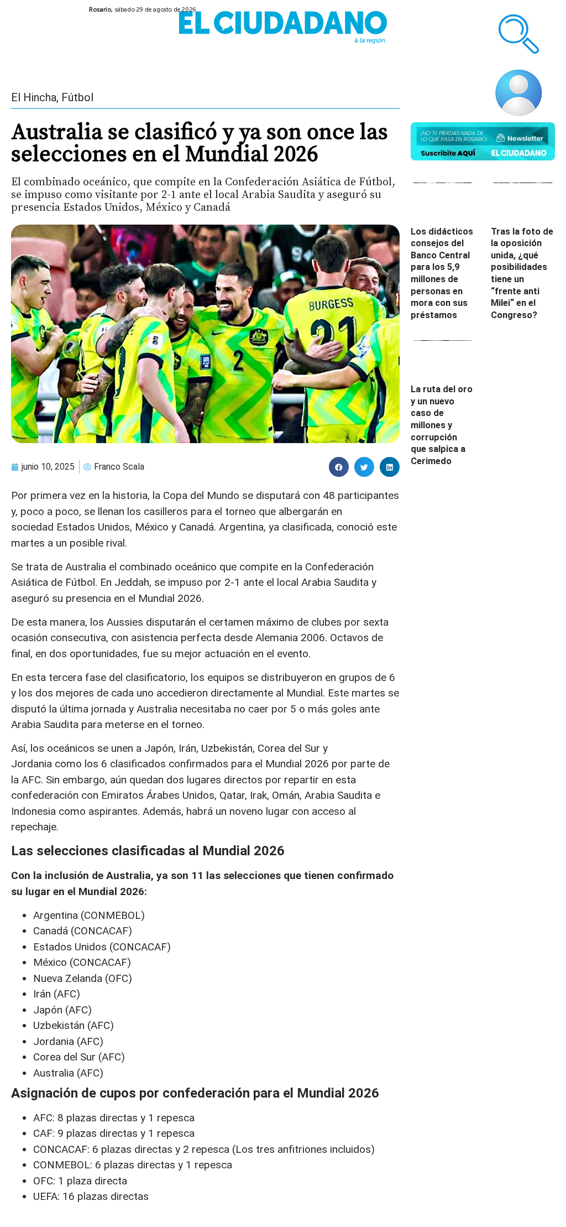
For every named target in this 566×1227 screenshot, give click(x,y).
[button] (339, 467)
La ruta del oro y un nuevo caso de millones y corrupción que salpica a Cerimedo (442, 425)
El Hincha (33, 97)
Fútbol (77, 97)
